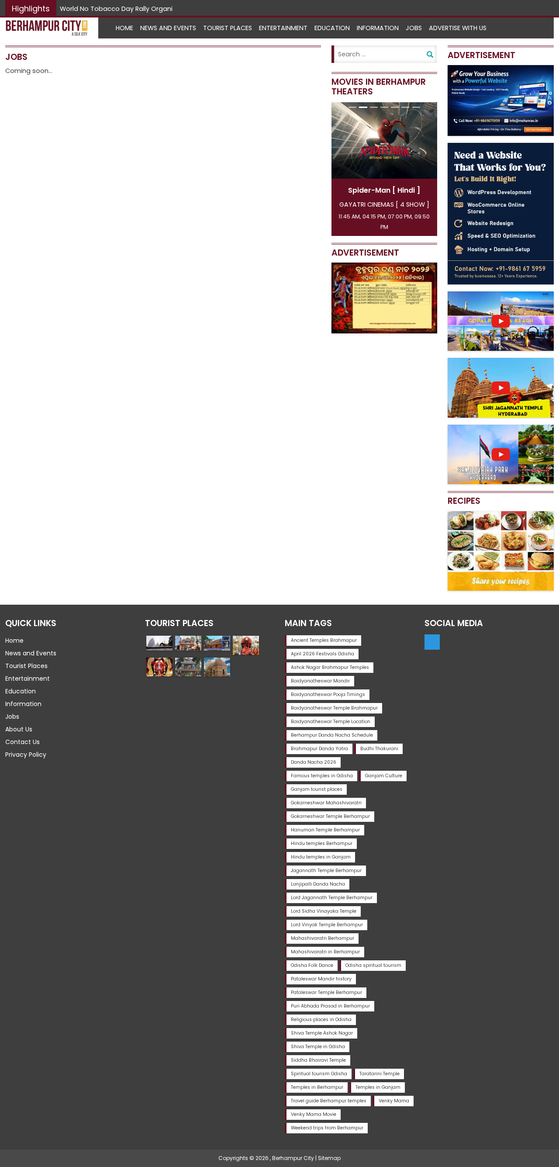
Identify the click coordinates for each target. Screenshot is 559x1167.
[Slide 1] (352, 107)
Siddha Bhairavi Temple (318, 1060)
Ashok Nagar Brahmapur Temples (330, 667)
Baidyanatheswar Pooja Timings (328, 694)
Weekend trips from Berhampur (327, 1128)
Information (378, 28)
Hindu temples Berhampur (321, 843)
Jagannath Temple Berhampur (326, 870)
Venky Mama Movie (313, 1114)
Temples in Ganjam (377, 1087)
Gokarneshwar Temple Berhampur (330, 816)
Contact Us (22, 742)
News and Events (168, 28)
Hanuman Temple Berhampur (325, 830)
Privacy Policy (25, 754)
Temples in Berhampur (317, 1087)
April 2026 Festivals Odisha (322, 654)
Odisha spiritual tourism (373, 965)
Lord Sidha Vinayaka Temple (323, 911)
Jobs (414, 28)
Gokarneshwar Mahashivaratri (326, 803)
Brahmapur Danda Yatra (319, 748)
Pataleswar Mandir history (321, 979)
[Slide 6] (405, 107)
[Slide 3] (374, 107)
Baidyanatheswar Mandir (320, 681)
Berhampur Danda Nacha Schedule (332, 735)
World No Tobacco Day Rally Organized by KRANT (137, 8)
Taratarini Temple (379, 1073)
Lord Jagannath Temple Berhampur (332, 897)
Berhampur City (293, 1158)
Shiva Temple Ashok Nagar (322, 1033)
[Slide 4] (384, 107)
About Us (18, 729)
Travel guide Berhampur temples (328, 1101)
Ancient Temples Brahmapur (324, 640)
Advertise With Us (458, 28)
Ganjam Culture (383, 775)
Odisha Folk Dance (312, 965)
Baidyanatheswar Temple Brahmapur (334, 708)
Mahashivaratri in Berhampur (325, 952)
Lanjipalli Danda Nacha (318, 884)
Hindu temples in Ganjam (321, 857)
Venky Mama (394, 1101)
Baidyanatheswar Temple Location (330, 721)
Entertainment (283, 28)
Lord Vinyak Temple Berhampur (327, 924)
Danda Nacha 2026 (313, 762)
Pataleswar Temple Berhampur (326, 992)
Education (332, 28)
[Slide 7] (416, 107)
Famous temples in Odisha (322, 775)
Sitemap (329, 1158)
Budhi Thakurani (379, 748)
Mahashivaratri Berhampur (322, 938)
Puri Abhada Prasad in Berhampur (330, 1006)
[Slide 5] (395, 107)
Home (124, 28)
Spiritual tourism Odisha (319, 1073)
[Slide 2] (363, 107)
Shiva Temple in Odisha (318, 1046)
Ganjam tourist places (316, 789)
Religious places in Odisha (321, 1019)
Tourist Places (227, 28)
